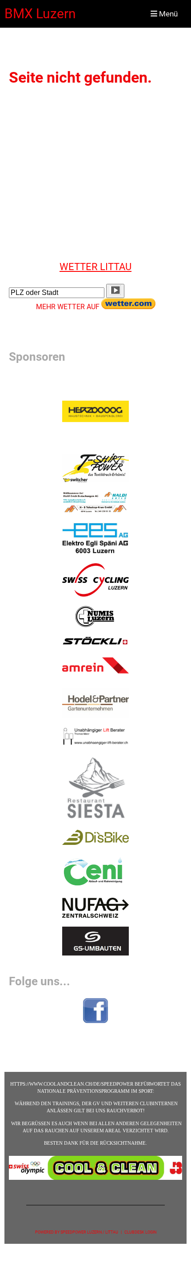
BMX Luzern (40, 13)
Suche (18, 279)
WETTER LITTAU (95, 266)
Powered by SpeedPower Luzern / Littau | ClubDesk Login (95, 1232)
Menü (167, 13)
